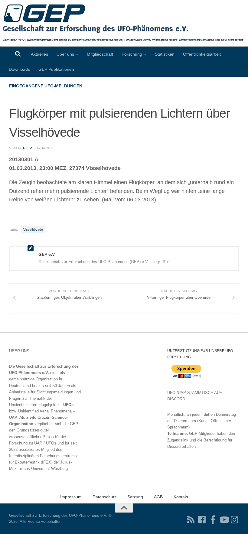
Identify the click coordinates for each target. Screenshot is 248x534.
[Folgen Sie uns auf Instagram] (234, 520)
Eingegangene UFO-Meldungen (45, 85)
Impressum (71, 496)
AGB (158, 496)
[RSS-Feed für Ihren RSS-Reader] (191, 520)
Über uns (65, 54)
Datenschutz (104, 496)
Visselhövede (33, 229)
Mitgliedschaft (100, 54)
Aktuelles (39, 54)
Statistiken (165, 54)
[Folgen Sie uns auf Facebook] (202, 520)
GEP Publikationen (56, 69)
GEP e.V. (25, 148)
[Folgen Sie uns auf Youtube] (224, 520)
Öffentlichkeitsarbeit (202, 54)
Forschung (132, 54)
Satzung (135, 496)
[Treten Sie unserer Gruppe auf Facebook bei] (213, 520)
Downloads (19, 69)
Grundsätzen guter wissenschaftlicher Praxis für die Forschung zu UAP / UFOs (37, 436)
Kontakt (181, 496)
